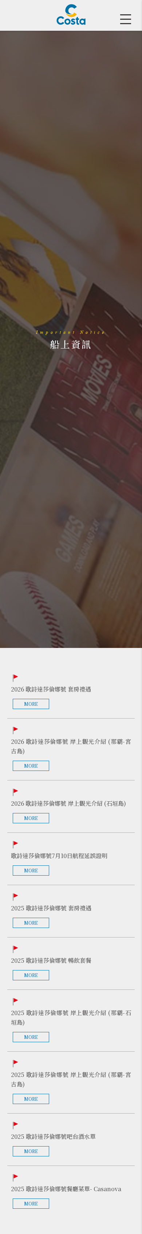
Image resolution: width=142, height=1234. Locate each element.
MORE (31, 704)
